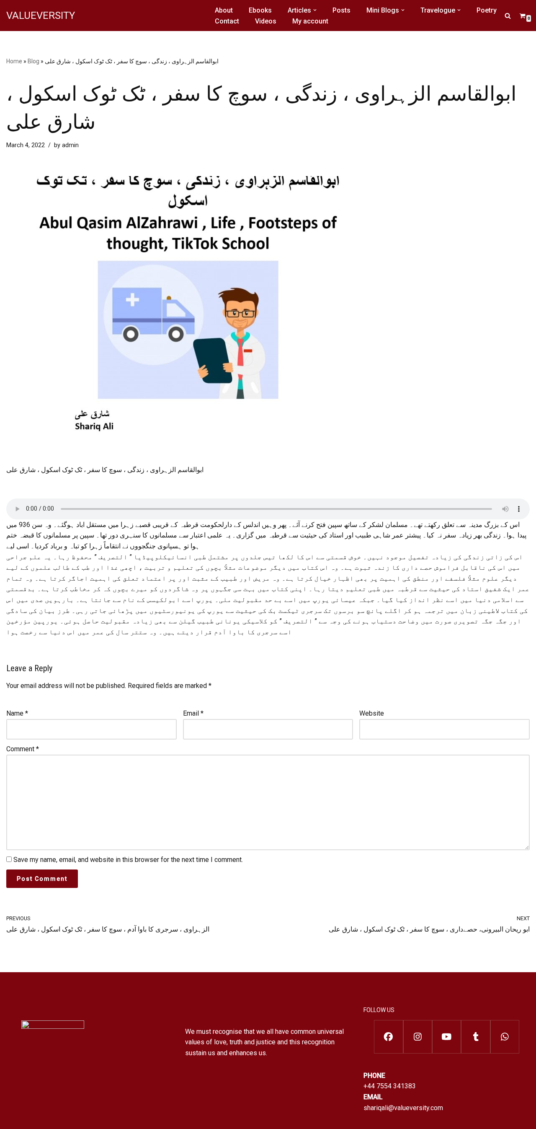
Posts (341, 10)
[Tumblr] (475, 1037)
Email (193, 713)
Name (17, 713)
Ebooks (260, 10)
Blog (33, 61)
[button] (315, 10)
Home (14, 61)
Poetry (487, 10)
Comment (22, 749)
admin (70, 145)
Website (371, 713)
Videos (265, 21)
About (224, 10)
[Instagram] (417, 1037)
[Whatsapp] (504, 1037)
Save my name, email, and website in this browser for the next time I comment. (128, 860)
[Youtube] (446, 1037)
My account (310, 21)
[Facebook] (388, 1037)
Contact (227, 21)
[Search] (508, 16)
